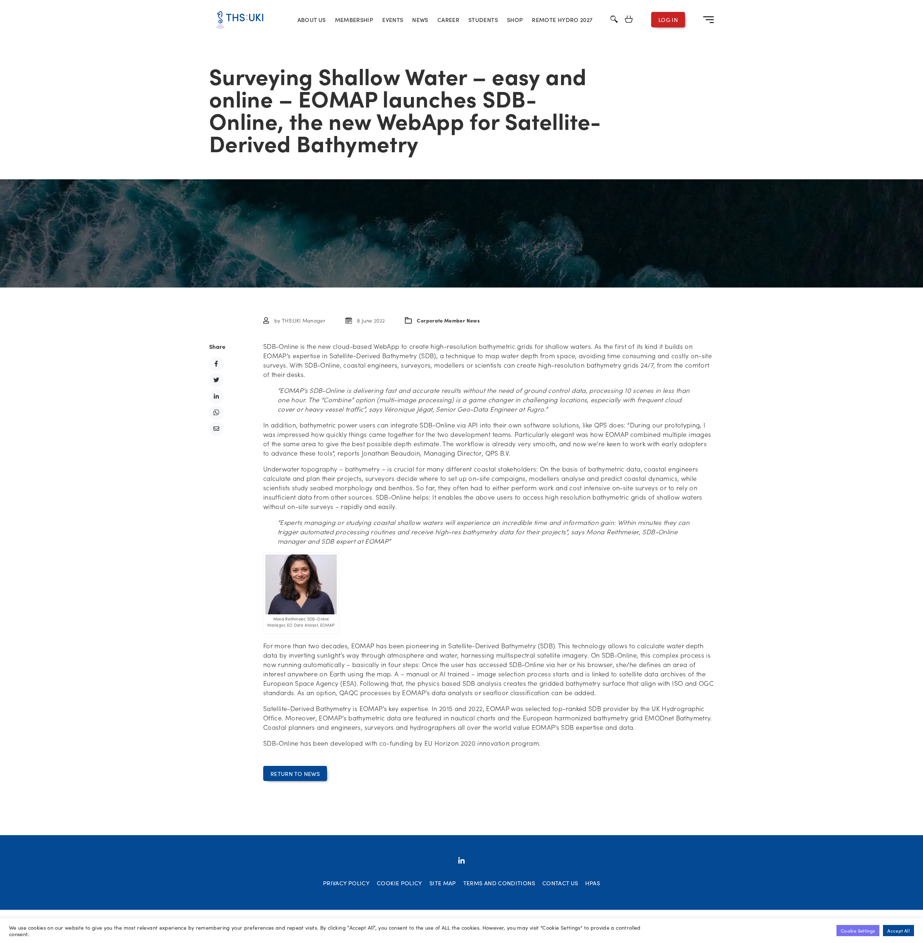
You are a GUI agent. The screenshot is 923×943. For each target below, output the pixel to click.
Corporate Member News (448, 320)
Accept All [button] (898, 930)
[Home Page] (239, 19)
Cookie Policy (399, 883)
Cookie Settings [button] (858, 930)
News (420, 19)
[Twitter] (461, 861)
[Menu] (708, 19)
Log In (668, 19)
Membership (354, 19)
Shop (515, 19)
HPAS (592, 883)
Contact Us (560, 883)
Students (483, 19)
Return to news (295, 773)
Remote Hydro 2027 (562, 19)
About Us (311, 19)
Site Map (442, 883)
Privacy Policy (346, 883)
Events (392, 19)
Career (448, 19)
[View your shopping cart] (629, 20)
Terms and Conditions (499, 883)
